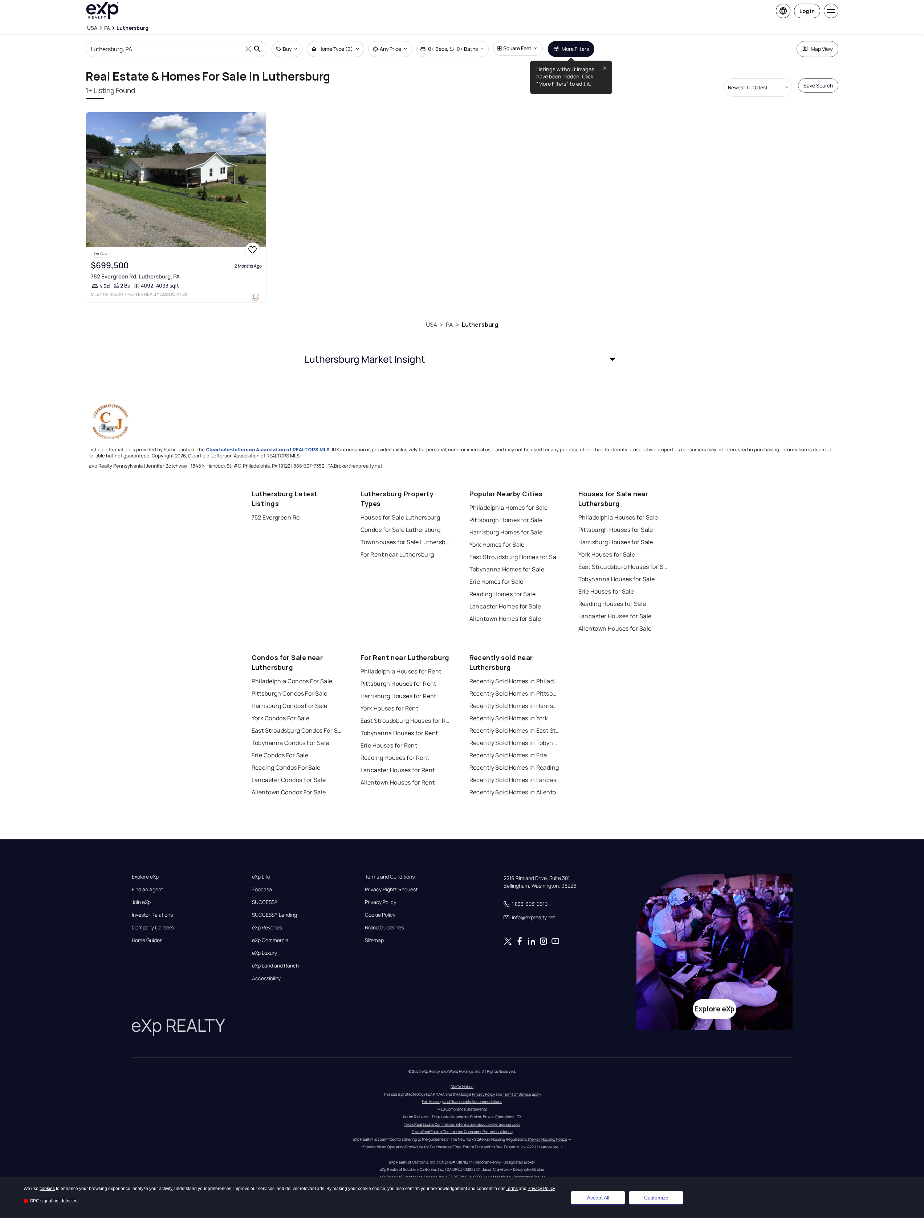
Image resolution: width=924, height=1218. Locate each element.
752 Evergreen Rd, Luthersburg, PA (135, 276)
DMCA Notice (462, 1086)
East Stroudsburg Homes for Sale (514, 557)
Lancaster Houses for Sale (615, 616)
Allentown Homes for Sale (505, 619)
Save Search (818, 85)
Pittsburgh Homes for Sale (506, 520)
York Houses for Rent (390, 708)
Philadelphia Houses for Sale (618, 517)
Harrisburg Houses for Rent (398, 696)
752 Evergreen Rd (276, 517)
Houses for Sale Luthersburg (400, 517)
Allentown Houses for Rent (398, 782)
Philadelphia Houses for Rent (401, 671)
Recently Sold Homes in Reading (514, 767)
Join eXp (141, 902)
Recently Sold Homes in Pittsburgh (514, 693)
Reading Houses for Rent (395, 758)
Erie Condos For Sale (280, 755)
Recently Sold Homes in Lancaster (514, 780)
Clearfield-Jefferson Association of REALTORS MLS (268, 449)
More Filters (575, 48)
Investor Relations (152, 914)
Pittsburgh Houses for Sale (615, 530)
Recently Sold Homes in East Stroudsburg (514, 730)
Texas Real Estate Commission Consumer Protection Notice (462, 1131)
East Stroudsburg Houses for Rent (406, 721)
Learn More (548, 1146)
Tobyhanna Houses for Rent (399, 733)
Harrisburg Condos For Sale (289, 706)
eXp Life (261, 876)
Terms (512, 1188)
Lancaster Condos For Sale (289, 780)
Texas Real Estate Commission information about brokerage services (462, 1124)
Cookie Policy (380, 914)
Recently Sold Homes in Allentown (514, 792)
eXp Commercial (271, 940)
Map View (822, 48)
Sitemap (374, 940)
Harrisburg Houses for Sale (615, 542)
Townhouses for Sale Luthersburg (406, 542)
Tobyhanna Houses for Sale (616, 579)
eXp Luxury (264, 953)
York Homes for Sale (497, 545)
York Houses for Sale (606, 554)
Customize (656, 1198)
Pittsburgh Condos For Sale (289, 693)
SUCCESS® (265, 902)
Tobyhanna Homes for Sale (507, 569)
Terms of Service (517, 1094)
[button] (462, 359)
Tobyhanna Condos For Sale (290, 743)
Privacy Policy (380, 902)
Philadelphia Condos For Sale (292, 681)
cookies (47, 1188)
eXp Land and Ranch (275, 965)
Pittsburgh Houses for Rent (398, 684)
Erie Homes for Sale (496, 582)
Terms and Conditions (390, 876)
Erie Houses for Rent (389, 745)
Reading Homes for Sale (502, 594)
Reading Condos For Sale (286, 767)
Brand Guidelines (384, 927)
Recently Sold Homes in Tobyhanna (514, 743)
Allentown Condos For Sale (289, 792)
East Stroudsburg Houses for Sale (623, 567)
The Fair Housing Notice (547, 1139)
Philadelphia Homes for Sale (508, 508)
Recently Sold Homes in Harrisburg (514, 706)
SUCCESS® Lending (274, 914)
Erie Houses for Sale (606, 591)
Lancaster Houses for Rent (398, 770)
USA (431, 325)
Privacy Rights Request (391, 889)
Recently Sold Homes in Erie (508, 755)
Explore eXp (145, 876)
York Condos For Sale (281, 718)
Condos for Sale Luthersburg (401, 530)
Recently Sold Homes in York (508, 718)
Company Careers (153, 927)
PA (449, 325)
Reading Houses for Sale (612, 604)
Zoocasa (262, 889)
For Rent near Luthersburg (397, 554)
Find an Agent (147, 889)
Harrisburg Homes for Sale (506, 532)
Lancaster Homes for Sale (505, 606)
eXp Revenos (267, 927)
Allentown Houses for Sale (615, 628)
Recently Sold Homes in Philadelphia (514, 681)
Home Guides (147, 940)
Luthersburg (480, 325)
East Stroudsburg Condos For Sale (297, 730)
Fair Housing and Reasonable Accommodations (462, 1101)
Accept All (598, 1198)
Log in (807, 11)
